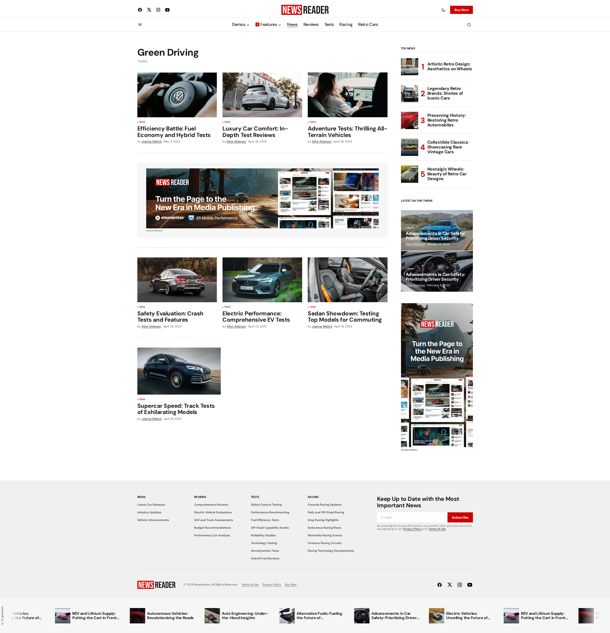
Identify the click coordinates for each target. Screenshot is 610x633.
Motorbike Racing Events (325, 535)
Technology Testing (264, 543)
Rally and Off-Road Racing (326, 512)
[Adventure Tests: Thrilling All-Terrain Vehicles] (347, 94)
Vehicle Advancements (153, 520)
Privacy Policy (412, 529)
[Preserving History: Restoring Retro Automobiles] (409, 120)
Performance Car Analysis (212, 535)
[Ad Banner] (262, 198)
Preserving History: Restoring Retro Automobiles (446, 120)
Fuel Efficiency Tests (265, 520)
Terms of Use (437, 529)
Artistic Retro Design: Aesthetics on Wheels (449, 66)
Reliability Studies (263, 535)
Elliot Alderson (415, 244)
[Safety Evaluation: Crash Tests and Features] (177, 279)
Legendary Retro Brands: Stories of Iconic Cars (445, 93)
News (410, 228)
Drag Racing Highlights (323, 520)
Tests (142, 122)
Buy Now (461, 10)
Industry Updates (149, 512)
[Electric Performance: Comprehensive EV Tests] (262, 279)
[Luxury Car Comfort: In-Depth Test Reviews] (262, 94)
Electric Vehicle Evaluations (213, 512)
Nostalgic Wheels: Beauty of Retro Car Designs (447, 174)
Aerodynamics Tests (265, 551)
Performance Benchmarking (270, 512)
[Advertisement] (437, 375)
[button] (443, 10)
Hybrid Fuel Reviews (265, 558)
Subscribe (460, 517)
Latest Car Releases (151, 505)
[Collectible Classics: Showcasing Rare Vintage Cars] (409, 147)
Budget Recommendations (212, 528)
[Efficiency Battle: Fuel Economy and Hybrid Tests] (177, 94)
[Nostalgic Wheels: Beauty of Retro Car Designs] (409, 174)
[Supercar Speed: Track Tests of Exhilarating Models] (179, 371)
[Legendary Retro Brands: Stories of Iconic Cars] (409, 93)
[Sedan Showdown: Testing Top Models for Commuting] (347, 279)
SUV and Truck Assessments (213, 520)
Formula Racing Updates (325, 505)
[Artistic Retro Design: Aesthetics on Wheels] (409, 66)
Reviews (200, 497)
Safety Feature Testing (266, 505)
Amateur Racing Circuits (325, 543)
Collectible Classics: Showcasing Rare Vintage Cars (448, 147)
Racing (313, 497)
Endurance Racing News (324, 528)
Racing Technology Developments (331, 551)
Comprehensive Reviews (211, 505)
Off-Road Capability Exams (270, 528)
